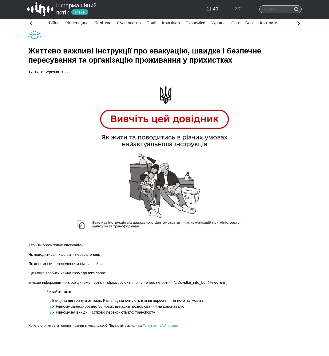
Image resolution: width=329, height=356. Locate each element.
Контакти (268, 23)
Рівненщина (77, 23)
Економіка (195, 23)
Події (151, 23)
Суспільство (129, 23)
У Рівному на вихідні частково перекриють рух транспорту (103, 312)
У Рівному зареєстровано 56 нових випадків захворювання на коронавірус (118, 306)
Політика (102, 23)
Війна (54, 23)
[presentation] (31, 22)
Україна (218, 23)
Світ (235, 23)
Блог (249, 23)
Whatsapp (170, 325)
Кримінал (171, 23)
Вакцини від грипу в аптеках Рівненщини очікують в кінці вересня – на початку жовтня (128, 300)
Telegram (150, 325)
